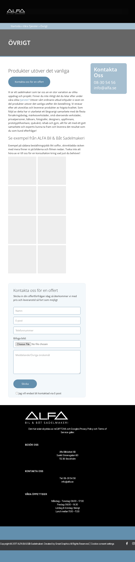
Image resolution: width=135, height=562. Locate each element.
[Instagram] (133, 543)
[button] (125, 11)
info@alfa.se (105, 87)
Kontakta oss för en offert (29, 81)
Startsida (16, 26)
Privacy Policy (86, 428)
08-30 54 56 (105, 82)
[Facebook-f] (126, 543)
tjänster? (24, 99)
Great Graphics (62, 543)
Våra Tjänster (30, 26)
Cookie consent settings (102, 543)
